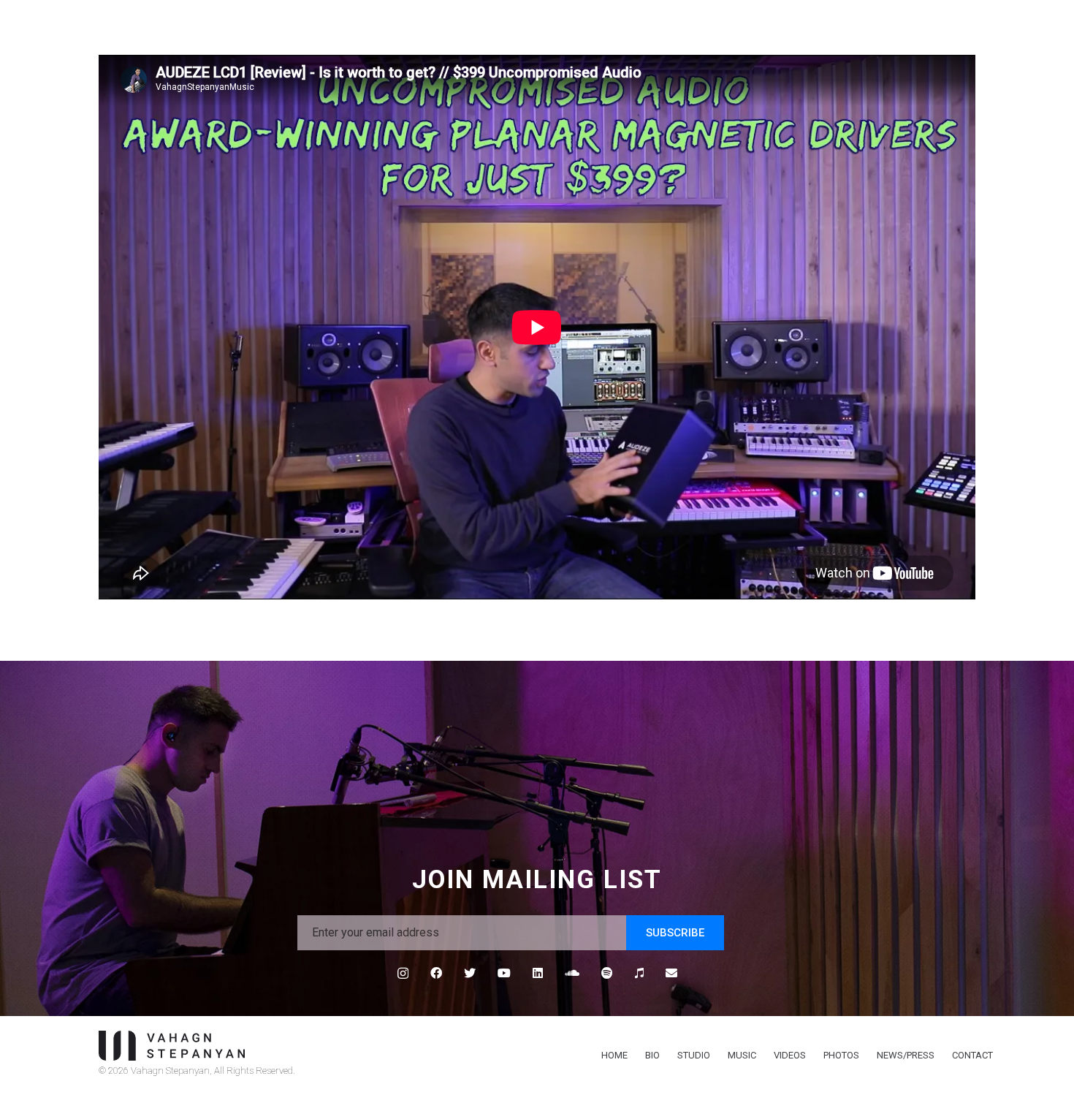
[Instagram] (402, 973)
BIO (652, 1055)
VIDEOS (790, 1055)
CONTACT (972, 1055)
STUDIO (693, 1055)
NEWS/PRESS (905, 1055)
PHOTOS (841, 1055)
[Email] (671, 973)
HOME (614, 1055)
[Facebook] (436, 973)
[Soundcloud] (572, 973)
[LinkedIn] (538, 973)
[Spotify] (607, 973)
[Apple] (639, 973)
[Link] (309, 1046)
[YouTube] (504, 973)
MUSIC (742, 1055)
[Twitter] (470, 973)
